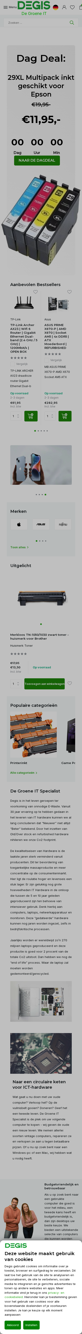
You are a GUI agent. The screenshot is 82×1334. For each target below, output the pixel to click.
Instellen (31, 1325)
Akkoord (13, 1325)
